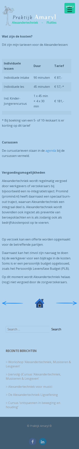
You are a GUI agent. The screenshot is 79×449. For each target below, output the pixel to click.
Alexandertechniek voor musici (30, 386)
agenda (50, 150)
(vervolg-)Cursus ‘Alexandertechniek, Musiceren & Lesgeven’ (33, 376)
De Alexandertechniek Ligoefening (33, 395)
